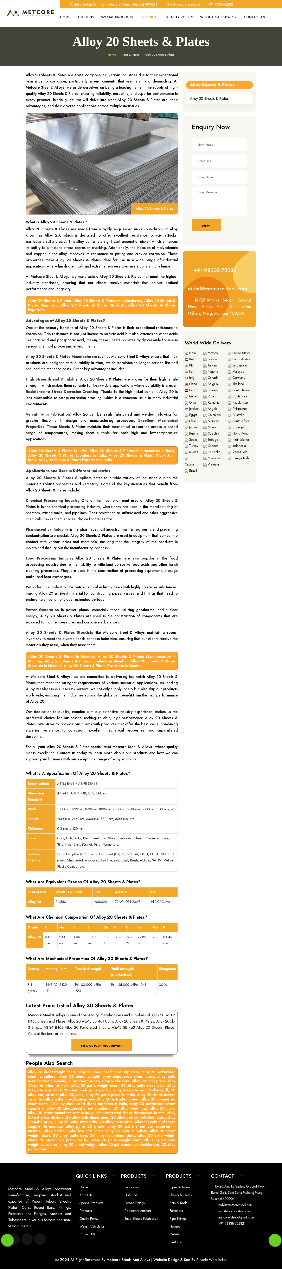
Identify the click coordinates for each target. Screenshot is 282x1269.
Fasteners (175, 1210)
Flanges (174, 1226)
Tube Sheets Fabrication (140, 1218)
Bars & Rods (177, 1203)
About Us (85, 17)
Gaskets (174, 1242)
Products (149, 17)
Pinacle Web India (211, 1259)
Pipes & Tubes (179, 1187)
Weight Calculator (218, 17)
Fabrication (131, 1187)
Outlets (173, 1234)
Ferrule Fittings (134, 1203)
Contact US (86, 1234)
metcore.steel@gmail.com (236, 1217)
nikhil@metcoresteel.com (217, 288)
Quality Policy (179, 17)
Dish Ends (131, 1195)
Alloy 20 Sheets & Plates (209, 98)
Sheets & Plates (180, 1195)
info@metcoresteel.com (234, 1211)
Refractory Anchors (137, 1210)
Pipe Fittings (177, 1218)
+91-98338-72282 (214, 270)
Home (65, 17)
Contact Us (254, 17)
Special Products (117, 17)
